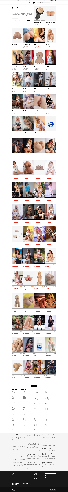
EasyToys (24, 396)
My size (35, 404)
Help (13, 473)
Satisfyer (35, 473)
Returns (13, 477)
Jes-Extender (24, 419)
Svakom (46, 410)
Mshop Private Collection (37, 403)
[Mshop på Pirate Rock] (55, 490)
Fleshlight (35, 474)
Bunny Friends (13, 415)
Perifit (35, 420)
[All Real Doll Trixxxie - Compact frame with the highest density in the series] (28, 370)
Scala (45, 396)
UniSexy (46, 419)
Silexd (46, 403)
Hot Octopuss (24, 415)
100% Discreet (18, 0)
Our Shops (54, 0)
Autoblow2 (13, 397)
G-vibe (24, 408)
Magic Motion (35, 396)
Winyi (46, 424)
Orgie (35, 414)
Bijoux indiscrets (14, 407)
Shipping (13, 474)
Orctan (35, 413)
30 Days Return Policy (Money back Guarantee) (31, 0)
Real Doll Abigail (24, 464)
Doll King (24, 392)
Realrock (35, 426)
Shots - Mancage (47, 399)
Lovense (35, 477)
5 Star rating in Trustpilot (38, 0)
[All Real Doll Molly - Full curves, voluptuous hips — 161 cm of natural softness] (50, 171)
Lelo (23, 429)
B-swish (13, 398)
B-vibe (13, 399)
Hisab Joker (24, 414)
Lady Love (35, 479)
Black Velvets (13, 408)
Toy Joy (46, 418)
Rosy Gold (46, 393)
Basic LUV (13, 402)
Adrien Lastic (13, 392)
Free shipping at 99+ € (23, 0)
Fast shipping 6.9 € (14, 0)
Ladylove (24, 425)
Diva (12, 429)
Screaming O (46, 397)
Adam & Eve (13, 391)
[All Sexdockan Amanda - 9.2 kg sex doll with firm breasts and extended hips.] (39, 281)
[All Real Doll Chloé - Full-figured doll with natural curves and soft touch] (17, 171)
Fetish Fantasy (24, 404)
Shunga (46, 402)
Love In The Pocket (36, 392)
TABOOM (46, 414)
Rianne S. (35, 429)
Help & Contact (51, 0)
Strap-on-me (46, 408)
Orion (35, 415)
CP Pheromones (14, 424)
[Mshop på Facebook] (53, 490)
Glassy (24, 409)
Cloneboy (13, 420)
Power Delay (35, 424)
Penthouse (35, 418)
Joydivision (24, 420)
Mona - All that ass (16, 465)
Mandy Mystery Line (36, 399)
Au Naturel (13, 396)
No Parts (35, 407)
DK (44, 0)
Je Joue (24, 418)
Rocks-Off (46, 391)
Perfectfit (35, 419)
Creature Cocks (14, 426)
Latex (24, 426)
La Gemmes (24, 424)
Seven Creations (47, 398)
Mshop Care (35, 402)
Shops (24, 473)
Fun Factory (24, 407)
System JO (46, 413)
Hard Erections (25, 413)
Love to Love (35, 393)
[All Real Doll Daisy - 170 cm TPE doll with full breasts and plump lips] (17, 127)
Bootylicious (13, 414)
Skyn (45, 404)
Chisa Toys (13, 418)
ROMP (46, 392)
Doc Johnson (24, 391)
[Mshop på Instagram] (51, 490)
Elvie (23, 399)
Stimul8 (46, 407)
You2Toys (46, 426)
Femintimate (24, 402)
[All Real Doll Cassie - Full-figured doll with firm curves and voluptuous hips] (17, 83)
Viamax (46, 420)
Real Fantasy (35, 425)
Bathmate (13, 403)
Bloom (13, 409)
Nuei (34, 409)
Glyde (24, 410)
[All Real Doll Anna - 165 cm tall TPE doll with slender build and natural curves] (50, 348)
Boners (13, 413)
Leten (35, 391)
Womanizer (46, 425)
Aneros (13, 393)
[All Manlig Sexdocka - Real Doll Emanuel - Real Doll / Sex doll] (39, 215)
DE (43, 0)
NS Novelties (35, 408)
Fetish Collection (25, 403)
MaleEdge (35, 398)
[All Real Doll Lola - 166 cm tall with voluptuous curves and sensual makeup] (28, 105)
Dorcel (24, 393)
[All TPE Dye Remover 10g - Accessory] (50, 127)
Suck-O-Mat (46, 409)
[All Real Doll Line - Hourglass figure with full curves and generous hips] (39, 83)
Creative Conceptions (14, 425)
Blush (13, 410)
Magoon (35, 397)
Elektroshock (24, 398)
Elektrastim (24, 397)
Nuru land (35, 410)
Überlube (46, 429)
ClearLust (13, 419)
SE (45, 0)
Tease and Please (47, 415)
